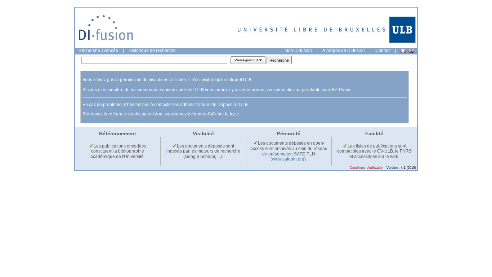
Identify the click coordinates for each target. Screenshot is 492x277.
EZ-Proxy (341, 89)
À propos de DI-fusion (343, 50)
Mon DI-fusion (298, 50)
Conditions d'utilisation (366, 168)
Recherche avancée (98, 50)
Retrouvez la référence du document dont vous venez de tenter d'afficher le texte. (161, 113)
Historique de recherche (152, 50)
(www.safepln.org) (288, 159)
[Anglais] (411, 50)
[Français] (403, 50)
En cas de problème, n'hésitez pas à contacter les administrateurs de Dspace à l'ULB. (165, 104)
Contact (382, 50)
